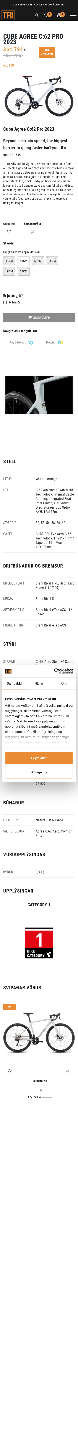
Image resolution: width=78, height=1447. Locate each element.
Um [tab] (64, 683)
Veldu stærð (41, 317)
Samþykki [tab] (14, 683)
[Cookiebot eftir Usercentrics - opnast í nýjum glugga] (55, 671)
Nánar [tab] (39, 683)
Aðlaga (36, 772)
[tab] (21, 342)
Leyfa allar (39, 758)
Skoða (39, 937)
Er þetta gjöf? (13, 296)
